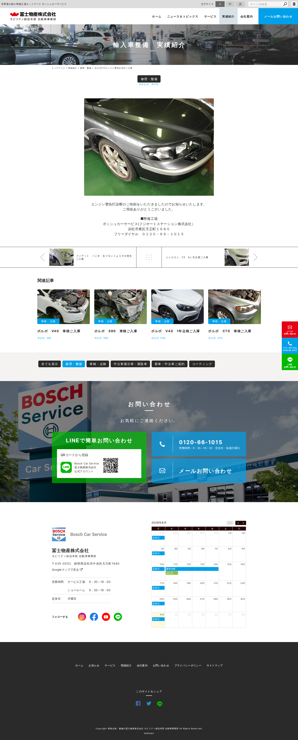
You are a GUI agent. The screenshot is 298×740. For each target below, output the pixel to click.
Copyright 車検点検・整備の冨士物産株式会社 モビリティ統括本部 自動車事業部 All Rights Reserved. (149, 728)
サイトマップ (215, 665)
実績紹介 (228, 16)
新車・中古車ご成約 (170, 364)
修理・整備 (149, 79)
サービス (210, 16)
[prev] (238, 523)
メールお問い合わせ (278, 16)
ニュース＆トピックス (182, 16)
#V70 (155, 84)
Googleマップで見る (66, 569)
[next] (243, 523)
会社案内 (246, 16)
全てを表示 (49, 364)
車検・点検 (98, 364)
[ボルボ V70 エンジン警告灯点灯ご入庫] (149, 147)
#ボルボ (144, 84)
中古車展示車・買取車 (130, 364)
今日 (230, 523)
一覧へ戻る (149, 257)
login (294, 4)
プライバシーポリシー (187, 665)
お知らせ (94, 665)
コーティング (202, 364)
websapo (149, 733)
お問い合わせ (161, 665)
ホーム (156, 16)
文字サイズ (207, 3)
